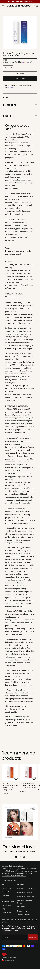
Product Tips (6, 888)
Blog (3, 909)
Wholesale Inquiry (8, 901)
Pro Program (6, 912)
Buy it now (20, 79)
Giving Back (21, 884)
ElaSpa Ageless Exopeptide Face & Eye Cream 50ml (28, 785)
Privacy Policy (22, 911)
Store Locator (6, 905)
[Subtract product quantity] (11, 68)
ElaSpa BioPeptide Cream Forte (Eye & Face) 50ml (10, 786)
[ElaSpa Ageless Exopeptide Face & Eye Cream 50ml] (28, 772)
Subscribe (33, 937)
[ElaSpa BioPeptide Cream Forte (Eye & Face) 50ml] (10, 772)
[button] (20, 62)
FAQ (3, 884)
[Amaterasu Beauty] (19, 5)
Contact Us (5, 892)
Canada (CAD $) (8, 960)
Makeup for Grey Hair (24, 893)
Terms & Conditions (24, 915)
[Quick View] (16, 778)
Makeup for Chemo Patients (27, 896)
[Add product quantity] (5, 68)
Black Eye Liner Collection (26, 888)
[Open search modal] (33, 5)
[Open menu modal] (3, 5)
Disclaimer (21, 907)
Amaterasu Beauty (11, 957)
